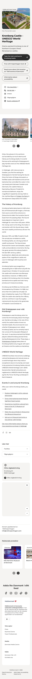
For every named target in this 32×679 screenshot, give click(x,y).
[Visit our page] (10, 593)
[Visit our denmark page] (5, 593)
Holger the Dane (22, 196)
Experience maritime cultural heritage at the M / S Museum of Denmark (17, 406)
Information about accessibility (10, 78)
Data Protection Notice (7, 673)
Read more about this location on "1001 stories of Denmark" (15, 70)
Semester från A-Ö (10, 655)
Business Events (10, 631)
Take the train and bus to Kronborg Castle (13, 57)
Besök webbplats (12, 101)
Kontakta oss (9, 657)
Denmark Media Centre (12, 644)
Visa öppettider (12, 87)
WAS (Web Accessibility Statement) (21, 673)
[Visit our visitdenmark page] (16, 593)
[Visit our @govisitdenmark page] (21, 593)
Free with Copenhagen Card (14, 64)
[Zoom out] (27, 513)
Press (6, 629)
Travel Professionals (11, 634)
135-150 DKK (10, 90)
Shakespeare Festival (9, 341)
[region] (16, 499)
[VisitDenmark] (10, 601)
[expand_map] (27, 485)
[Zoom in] (27, 509)
